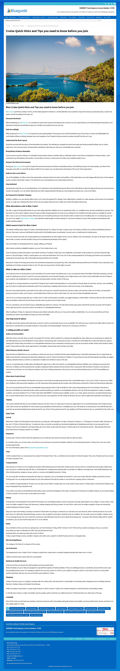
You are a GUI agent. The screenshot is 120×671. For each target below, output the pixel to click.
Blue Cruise (12, 17)
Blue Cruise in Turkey (104, 608)
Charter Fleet (63, 17)
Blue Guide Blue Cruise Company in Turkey (17, 615)
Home (6, 17)
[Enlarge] (112, 37)
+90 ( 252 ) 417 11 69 (14, 649)
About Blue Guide (89, 638)
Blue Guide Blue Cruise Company (96, 611)
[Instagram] (108, 3)
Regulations (99, 17)
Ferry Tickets (107, 17)
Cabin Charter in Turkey (38, 17)
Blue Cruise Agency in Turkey (47, 608)
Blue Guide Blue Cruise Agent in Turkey (75, 611)
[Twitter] (111, 3)
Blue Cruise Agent (61, 608)
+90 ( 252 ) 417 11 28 (14, 647)
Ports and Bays (72, 17)
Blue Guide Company (36, 615)
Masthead (112, 638)
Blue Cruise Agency (32, 608)
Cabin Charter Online (53, 17)
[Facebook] (105, 3)
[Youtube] (114, 3)
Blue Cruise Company (91, 608)
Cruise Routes (81, 17)
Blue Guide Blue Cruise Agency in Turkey (35, 611)
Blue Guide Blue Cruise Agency (14, 611)
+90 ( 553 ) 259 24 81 (15, 651)
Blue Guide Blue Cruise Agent (55, 611)
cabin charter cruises (27, 218)
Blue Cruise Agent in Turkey (75, 608)
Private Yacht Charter (23, 17)
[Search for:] (105, 20)
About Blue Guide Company (17, 608)
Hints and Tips (90, 17)
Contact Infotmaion (101, 638)
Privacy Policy (79, 638)
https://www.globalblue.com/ (38, 447)
